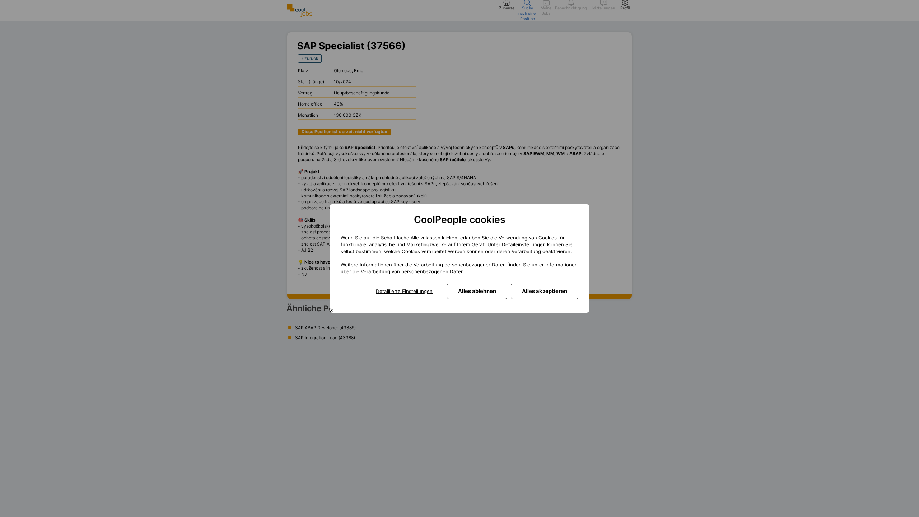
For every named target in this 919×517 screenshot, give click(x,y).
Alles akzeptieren (544, 291)
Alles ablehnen (477, 291)
